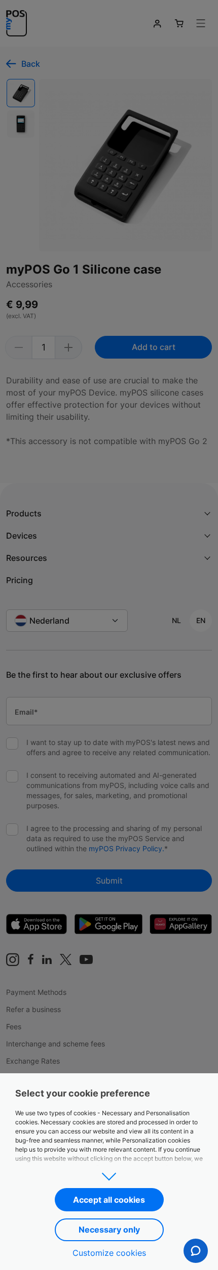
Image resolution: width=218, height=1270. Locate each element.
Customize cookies (109, 1252)
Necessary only (109, 1229)
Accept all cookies (109, 1200)
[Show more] (109, 1173)
